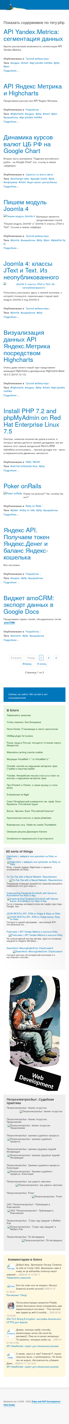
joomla (15, 240)
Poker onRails (22, 485)
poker (15, 510)
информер (11, 182)
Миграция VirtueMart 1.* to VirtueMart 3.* (28, 759)
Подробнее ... (11, 70)
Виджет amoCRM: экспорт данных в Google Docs (29, 604)
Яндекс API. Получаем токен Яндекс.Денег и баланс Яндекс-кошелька (26, 543)
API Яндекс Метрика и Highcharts (33, 89)
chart (25, 63)
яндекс (16, 63)
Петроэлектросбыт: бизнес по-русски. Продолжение (27, 1120)
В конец (41, 663)
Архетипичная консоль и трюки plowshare (29, 817)
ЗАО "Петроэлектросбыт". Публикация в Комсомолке (28, 1206)
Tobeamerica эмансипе (19, 715)
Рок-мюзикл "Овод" (17, 1295)
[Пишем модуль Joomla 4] (19, 216)
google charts (39, 178)
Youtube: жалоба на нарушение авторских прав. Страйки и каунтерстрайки (32, 767)
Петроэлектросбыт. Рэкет (20, 1193)
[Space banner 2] (34, 1032)
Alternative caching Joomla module (25, 752)
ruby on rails (28, 510)
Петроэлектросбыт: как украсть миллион (29, 1181)
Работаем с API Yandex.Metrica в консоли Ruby (32, 931)
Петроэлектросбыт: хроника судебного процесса (33, 1135)
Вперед (27, 663)
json (7, 66)
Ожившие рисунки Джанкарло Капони (27, 831)
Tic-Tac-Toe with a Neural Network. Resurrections (32, 876)
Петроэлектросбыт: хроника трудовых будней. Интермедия (32, 1150)
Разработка (32, 109)
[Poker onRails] (13, 493)
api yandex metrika (41, 63)
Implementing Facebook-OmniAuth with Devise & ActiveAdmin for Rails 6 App (32, 894)
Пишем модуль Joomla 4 (25, 205)
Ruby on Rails (33, 506)
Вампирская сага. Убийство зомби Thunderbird (31, 824)
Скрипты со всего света (39, 174)
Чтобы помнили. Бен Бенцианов (24, 722)
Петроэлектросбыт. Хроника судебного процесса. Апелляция (33, 1166)
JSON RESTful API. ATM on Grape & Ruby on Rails (33, 913)
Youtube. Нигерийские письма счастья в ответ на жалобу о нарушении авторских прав (33, 777)
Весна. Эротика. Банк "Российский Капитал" (30, 811)
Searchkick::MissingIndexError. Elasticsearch (30, 948)
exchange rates (20, 178)
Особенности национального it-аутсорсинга (30, 838)
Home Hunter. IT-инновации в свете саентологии (32, 729)
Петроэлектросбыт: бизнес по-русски (27, 1107)
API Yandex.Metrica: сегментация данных (33, 35)
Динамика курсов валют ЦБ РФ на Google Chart (28, 143)
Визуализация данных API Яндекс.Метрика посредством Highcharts (27, 346)
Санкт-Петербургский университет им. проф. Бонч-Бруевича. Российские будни (34, 803)
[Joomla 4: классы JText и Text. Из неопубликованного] (34, 285)
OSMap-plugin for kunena (20, 735)
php (57, 63)
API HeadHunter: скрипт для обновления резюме (33, 1346)
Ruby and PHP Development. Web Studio (32, 1403)
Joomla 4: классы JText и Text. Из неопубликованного (31, 270)
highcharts (18, 113)
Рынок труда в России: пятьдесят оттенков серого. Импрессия (34, 744)
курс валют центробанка (43, 182)
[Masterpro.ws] (14, 5)
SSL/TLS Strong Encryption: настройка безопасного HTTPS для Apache (34, 1320)
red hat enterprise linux (25, 466)
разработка (11, 117)
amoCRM (9, 622)
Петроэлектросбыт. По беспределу (25, 1236)
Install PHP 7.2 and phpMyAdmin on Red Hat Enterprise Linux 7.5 (32, 420)
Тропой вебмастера (37, 58)
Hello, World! (33, 462)
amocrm (16, 635)
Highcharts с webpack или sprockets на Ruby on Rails (32, 857)
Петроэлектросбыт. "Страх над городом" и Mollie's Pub (34, 1222)
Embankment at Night (18, 794)
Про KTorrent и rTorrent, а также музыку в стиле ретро (32, 786)
